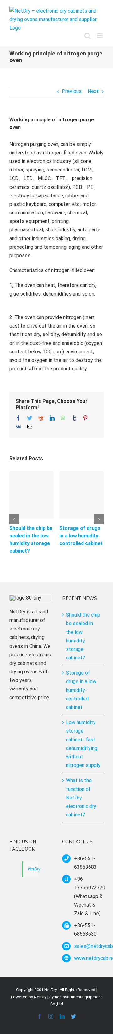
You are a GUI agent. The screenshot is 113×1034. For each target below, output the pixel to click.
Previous (72, 91)
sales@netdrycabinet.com (89, 946)
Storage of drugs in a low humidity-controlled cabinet (81, 535)
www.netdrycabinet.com (89, 958)
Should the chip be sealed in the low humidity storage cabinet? (83, 636)
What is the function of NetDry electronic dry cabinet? (81, 797)
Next (93, 91)
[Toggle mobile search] (87, 35)
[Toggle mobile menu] (100, 35)
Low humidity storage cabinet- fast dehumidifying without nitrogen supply (83, 743)
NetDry (34, 869)
